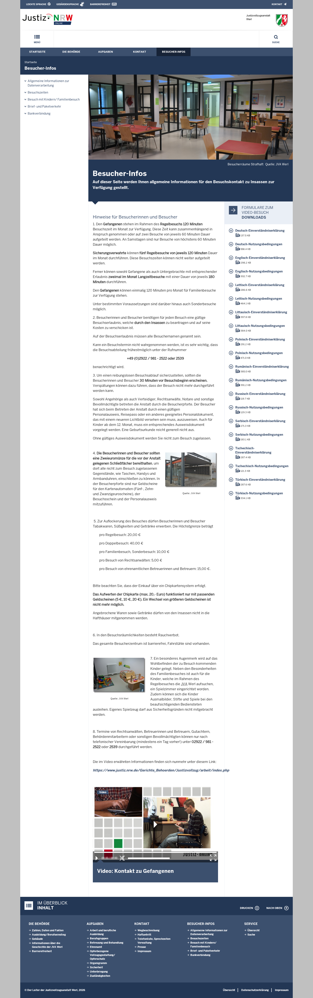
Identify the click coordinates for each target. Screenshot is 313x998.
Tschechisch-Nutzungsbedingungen (262, 466)
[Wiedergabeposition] (155, 852)
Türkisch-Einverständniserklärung (260, 480)
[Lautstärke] (149, 858)
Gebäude (37, 939)
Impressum (144, 951)
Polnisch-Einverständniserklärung (260, 339)
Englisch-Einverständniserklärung (260, 258)
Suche (276, 42)
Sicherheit (96, 967)
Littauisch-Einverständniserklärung (261, 312)
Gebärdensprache (67, 4)
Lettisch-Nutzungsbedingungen (258, 299)
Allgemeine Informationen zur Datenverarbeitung (48, 83)
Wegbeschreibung (148, 930)
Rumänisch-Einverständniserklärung (262, 367)
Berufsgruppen (99, 938)
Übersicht (253, 930)
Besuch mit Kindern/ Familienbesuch (54, 99)
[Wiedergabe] (97, 858)
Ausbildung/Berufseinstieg (49, 934)
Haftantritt (144, 934)
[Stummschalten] (122, 858)
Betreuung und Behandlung (106, 942)
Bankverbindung (39, 113)
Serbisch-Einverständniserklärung (260, 421)
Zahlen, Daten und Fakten (47, 930)
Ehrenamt (96, 947)
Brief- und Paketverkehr (44, 106)
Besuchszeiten (38, 92)
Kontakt (277, 4)
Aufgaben (105, 52)
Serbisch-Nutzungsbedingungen (259, 435)
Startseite (37, 52)
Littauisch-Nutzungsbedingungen (260, 326)
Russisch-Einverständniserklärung (260, 394)
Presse (142, 947)
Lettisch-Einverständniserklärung (259, 285)
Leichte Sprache (36, 4)
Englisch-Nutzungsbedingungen (259, 271)
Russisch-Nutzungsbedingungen (259, 407)
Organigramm (98, 963)
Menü (37, 42)
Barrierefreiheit (100, 4)
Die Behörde (71, 52)
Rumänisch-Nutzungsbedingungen (261, 380)
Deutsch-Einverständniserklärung (260, 230)
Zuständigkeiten (100, 976)
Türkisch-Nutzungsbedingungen (259, 493)
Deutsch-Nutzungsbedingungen (258, 244)
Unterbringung (99, 971)
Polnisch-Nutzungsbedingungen (259, 353)
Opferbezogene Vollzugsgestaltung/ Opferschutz (102, 955)
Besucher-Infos (173, 52)
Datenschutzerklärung (255, 990)
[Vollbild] (213, 858)
